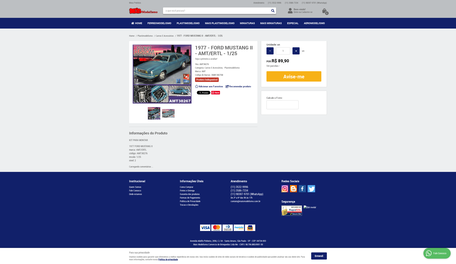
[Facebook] (302, 188)
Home (138, 23)
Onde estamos (135, 194)
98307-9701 (314, 2)
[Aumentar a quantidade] (296, 50)
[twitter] (311, 188)
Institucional (137, 181)
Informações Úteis (191, 181)
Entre (296, 12)
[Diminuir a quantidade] (270, 50)
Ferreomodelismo (159, 23)
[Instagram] (284, 188)
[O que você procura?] (273, 10)
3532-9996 (274, 2)
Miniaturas (247, 23)
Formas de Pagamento (190, 197)
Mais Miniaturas (271, 23)
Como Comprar (186, 186)
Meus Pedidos (135, 2)
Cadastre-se (307, 12)
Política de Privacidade (190, 201)
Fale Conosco (135, 190)
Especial (293, 23)
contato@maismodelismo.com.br (245, 201)
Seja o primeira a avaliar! (206, 58)
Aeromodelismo (314, 23)
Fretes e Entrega (187, 190)
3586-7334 (291, 2)
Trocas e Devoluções (189, 204)
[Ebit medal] (310, 207)
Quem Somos (135, 186)
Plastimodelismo (188, 23)
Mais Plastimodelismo (220, 23)
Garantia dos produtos (190, 194)
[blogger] (293, 188)
